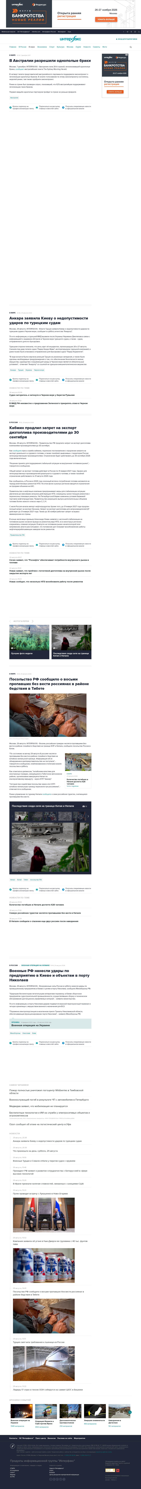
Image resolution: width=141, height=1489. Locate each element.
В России (22, 47)
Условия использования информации (117, 1476)
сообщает (19, 69)
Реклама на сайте (64, 1438)
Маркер (12, 1475)
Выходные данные (111, 1478)
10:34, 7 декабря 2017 (24, 55)
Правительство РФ (17, 535)
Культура (60, 47)
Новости (87, 47)
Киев (34, 1033)
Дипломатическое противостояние (68, 1421)
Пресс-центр (40, 1438)
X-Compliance (14, 1470)
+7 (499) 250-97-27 (85, 1455)
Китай (19, 880)
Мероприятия (79, 1438)
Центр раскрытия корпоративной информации (64, 1475)
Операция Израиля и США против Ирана (44, 1422)
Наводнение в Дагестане (115, 1421)
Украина (29, 370)
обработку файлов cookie (104, 1452)
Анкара (13, 370)
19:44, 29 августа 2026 (57, 965)
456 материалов (90, 1424)
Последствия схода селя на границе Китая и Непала (43, 806)
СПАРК (12, 1468)
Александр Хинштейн (18, 236)
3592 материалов (41, 1427)
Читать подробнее (77, 782)
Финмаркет (62, 32)
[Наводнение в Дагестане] (119, 1418)
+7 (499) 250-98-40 (69, 1455)
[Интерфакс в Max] (64, 1479)
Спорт (51, 47)
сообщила (17, 451)
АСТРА (12, 1477)
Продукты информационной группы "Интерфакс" (42, 1461)
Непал (12, 880)
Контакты (13, 1438)
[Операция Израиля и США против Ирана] (46, 1419)
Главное (12, 47)
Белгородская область (67, 236)
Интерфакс (70, 39)
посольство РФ (36, 880)
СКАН (51, 1470)
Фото (104, 47)
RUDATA (52, 1472)
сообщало (46, 794)
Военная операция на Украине (35, 965)
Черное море (39, 370)
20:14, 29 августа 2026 (26, 127)
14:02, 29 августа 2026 (26, 422)
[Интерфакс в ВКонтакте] (57, 1479)
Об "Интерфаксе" (23, 32)
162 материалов (115, 1426)
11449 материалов (17, 1426)
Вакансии (52, 1438)
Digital (78, 47)
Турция (20, 370)
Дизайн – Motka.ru (111, 1480)
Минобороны (15, 1033)
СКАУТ (12, 1472)
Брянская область (50, 236)
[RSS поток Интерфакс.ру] (60, 1479)
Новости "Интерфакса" (56, 1468)
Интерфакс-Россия (49, 32)
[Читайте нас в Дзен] (50, 1479)
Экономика (42, 47)
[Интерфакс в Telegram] (54, 1479)
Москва (70, 47)
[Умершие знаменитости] (95, 1418)
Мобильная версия (8, 32)
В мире (32, 47)
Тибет (26, 880)
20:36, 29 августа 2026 (24, 313)
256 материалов (66, 1426)
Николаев (26, 1033)
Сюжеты (96, 47)
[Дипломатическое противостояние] (70, 1418)
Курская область (35, 236)
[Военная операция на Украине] (21, 1418)
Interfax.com (36, 32)
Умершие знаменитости (94, 1420)
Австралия (14, 98)
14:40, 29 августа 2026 (24, 674)
